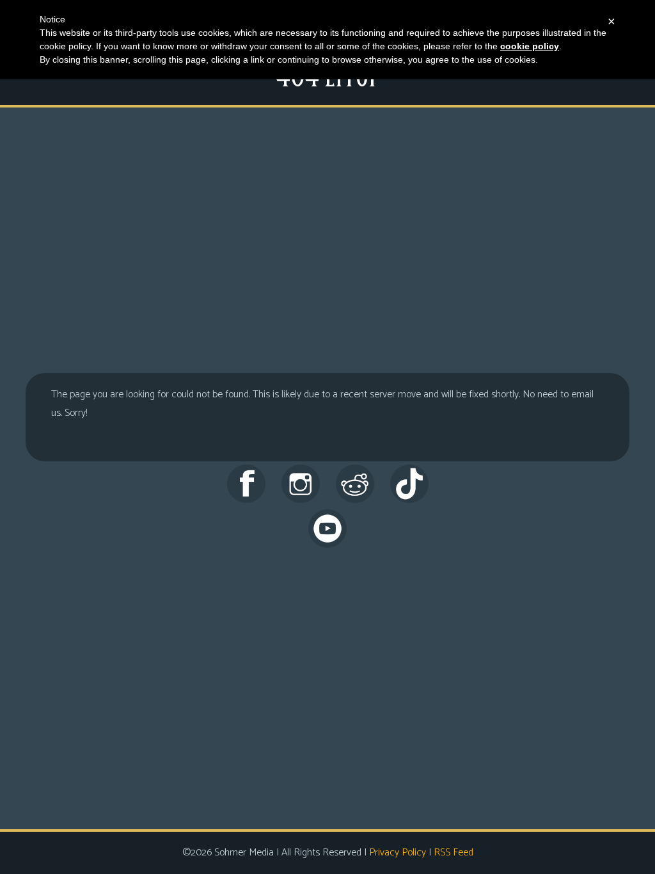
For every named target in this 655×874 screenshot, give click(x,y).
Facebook (246, 484)
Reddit (355, 484)
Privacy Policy (397, 852)
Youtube (327, 528)
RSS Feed (453, 852)
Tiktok (409, 484)
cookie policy (529, 46)
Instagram (300, 484)
